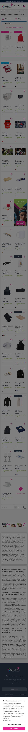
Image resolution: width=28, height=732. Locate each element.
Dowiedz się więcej (7, 720)
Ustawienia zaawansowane (14, 724)
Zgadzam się (14, 728)
